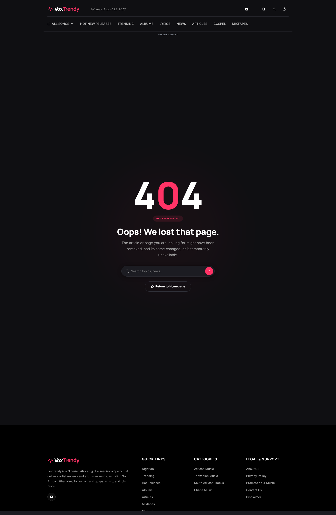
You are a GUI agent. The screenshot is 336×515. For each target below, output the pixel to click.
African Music (204, 469)
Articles (147, 497)
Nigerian (148, 469)
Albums (147, 490)
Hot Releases (151, 483)
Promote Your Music (260, 483)
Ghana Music (203, 490)
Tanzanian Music (206, 476)
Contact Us (254, 490)
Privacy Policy (256, 476)
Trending (148, 476)
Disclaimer (253, 497)
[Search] (263, 9)
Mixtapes (148, 504)
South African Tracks (209, 483)
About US (252, 469)
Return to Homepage (170, 286)
